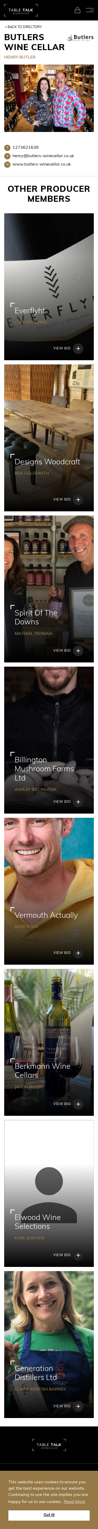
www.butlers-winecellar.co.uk (38, 164)
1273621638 (23, 148)
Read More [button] (74, 1502)
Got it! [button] (49, 1515)
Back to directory (25, 27)
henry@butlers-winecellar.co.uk (40, 156)
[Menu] (90, 10)
